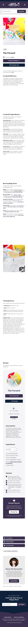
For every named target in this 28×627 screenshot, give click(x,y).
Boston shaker (17, 195)
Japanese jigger (18, 190)
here (13, 72)
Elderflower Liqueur (13, 459)
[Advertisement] (14, 99)
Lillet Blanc (11, 457)
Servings (8, 449)
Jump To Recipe (13, 60)
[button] (3, 5)
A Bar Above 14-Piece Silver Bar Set (14, 192)
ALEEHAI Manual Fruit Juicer (12, 211)
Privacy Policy (7, 617)
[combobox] (9, 11)
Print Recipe (13, 65)
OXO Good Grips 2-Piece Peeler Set (13, 216)
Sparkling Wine (12, 453)
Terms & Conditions (19, 617)
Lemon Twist (9, 465)
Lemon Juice (12, 455)
